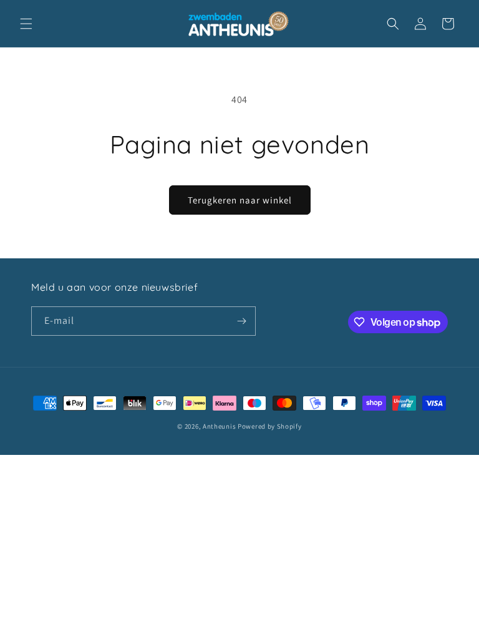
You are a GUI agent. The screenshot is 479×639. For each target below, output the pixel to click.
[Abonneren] (241, 321)
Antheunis (219, 426)
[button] (26, 23)
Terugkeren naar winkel (240, 200)
